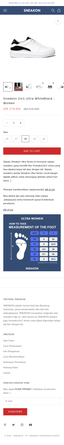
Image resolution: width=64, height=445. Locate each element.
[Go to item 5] (49, 86)
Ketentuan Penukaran (14, 362)
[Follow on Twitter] (13, 424)
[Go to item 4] (39, 86)
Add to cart (32, 151)
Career (7, 373)
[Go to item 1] (7, 86)
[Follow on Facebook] (5, 424)
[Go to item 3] (28, 86)
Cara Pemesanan (12, 346)
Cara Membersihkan (13, 356)
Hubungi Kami (10, 367)
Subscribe (15, 411)
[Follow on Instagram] (22, 424)
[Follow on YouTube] (30, 424)
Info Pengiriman (11, 351)
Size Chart (8, 340)
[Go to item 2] (18, 86)
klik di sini (50, 189)
